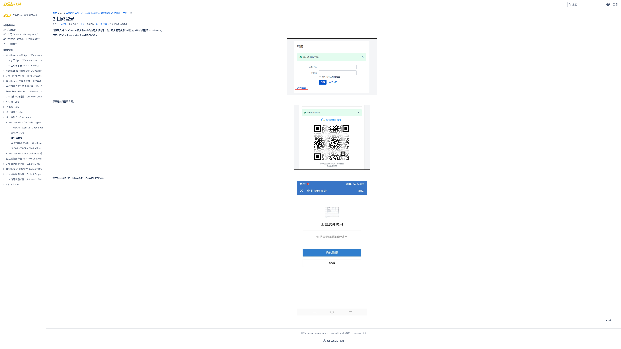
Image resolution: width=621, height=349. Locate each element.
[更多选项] (613, 13)
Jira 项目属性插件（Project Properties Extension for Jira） (36, 174)
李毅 (83, 24)
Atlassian (333, 340)
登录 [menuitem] (615, 4)
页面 (55, 12)
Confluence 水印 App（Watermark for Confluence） (33, 55)
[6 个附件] (131, 13)
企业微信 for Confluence (18, 117)
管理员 (64, 24)
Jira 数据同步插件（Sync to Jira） (23, 163)
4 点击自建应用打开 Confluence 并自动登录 (33, 143)
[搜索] (569, 4)
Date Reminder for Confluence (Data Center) (29, 91)
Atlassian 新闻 (360, 333)
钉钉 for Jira (12, 101)
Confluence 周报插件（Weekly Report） (27, 169)
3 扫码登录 (16, 138)
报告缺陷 (346, 333)
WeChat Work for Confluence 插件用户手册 (31, 153)
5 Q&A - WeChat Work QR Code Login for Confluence (39, 148)
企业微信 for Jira (14, 112)
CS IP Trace (12, 184)
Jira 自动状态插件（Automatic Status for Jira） (30, 179)
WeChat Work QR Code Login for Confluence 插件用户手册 (39, 122)
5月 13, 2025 (101, 24)
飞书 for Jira (12, 107)
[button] (608, 4)
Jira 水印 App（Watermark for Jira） (25, 60)
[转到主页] (12, 4)
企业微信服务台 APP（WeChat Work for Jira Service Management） (41, 158)
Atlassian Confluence (314, 333)
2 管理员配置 (18, 132)
